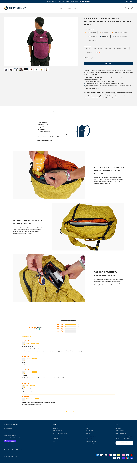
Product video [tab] (80, 111)
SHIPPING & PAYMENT (91, 436)
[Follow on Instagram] (9, 449)
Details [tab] (68, 111)
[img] (25, 341)
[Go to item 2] (11, 69)
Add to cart (108, 63)
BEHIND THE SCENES (121, 431)
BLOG (75, 8)
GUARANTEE (89, 438)
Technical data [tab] (56, 111)
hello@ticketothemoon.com (14, 437)
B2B (54, 441)
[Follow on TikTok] (21, 449)
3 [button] (69, 412)
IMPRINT (88, 433)
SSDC (58, 456)
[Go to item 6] (31, 69)
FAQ (87, 428)
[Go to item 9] (46, 69)
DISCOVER (68, 8)
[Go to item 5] (26, 69)
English (118, 8)
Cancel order (124, 443)
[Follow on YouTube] (17, 449)
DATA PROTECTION (91, 441)
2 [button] (66, 412)
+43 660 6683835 (11, 435)
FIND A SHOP (56, 436)
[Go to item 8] (41, 69)
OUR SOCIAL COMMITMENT (60, 433)
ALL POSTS (118, 428)
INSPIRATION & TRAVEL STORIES (124, 436)
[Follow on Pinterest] (13, 449)
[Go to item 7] (36, 69)
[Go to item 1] (6, 69)
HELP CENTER (89, 431)
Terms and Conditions (91, 444)
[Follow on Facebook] (4, 449)
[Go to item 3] (16, 69)
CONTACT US (56, 438)
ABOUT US (55, 428)
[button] (60, 324)
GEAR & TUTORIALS (121, 433)
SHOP (61, 8)
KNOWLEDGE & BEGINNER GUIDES (124, 438)
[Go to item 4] (21, 69)
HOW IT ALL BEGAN (58, 431)
